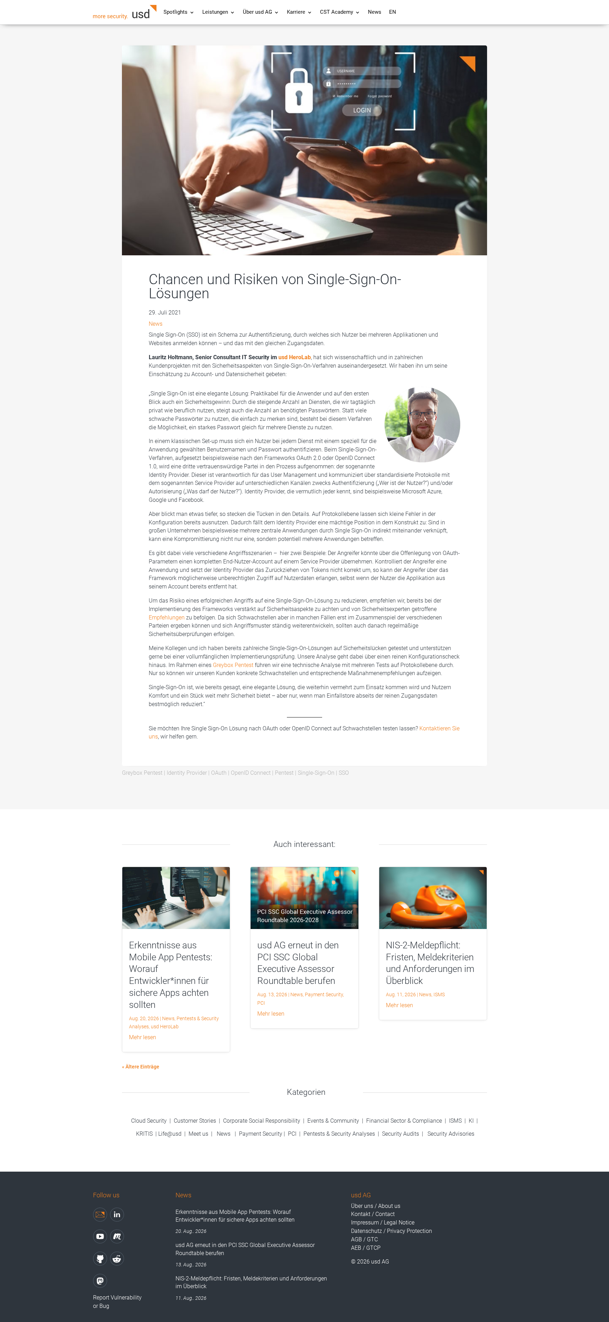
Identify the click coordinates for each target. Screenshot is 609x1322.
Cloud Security (149, 1120)
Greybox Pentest (233, 665)
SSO (344, 772)
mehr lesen (142, 1037)
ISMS (439, 994)
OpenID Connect (251, 772)
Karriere (296, 12)
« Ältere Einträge (140, 1067)
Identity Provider (187, 772)
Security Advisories (450, 1133)
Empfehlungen (167, 617)
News (374, 12)
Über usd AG (257, 12)
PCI (261, 1003)
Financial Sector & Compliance (404, 1120)
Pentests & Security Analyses (339, 1133)
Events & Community (334, 1120)
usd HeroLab (165, 1026)
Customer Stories (195, 1120)
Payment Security (324, 994)
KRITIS (144, 1133)
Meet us (198, 1133)
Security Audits (400, 1133)
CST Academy (336, 12)
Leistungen (215, 12)
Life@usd (170, 1133)
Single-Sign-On (316, 772)
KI (471, 1120)
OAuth (219, 772)
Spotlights (175, 12)
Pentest (284, 772)
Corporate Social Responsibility (261, 1120)
